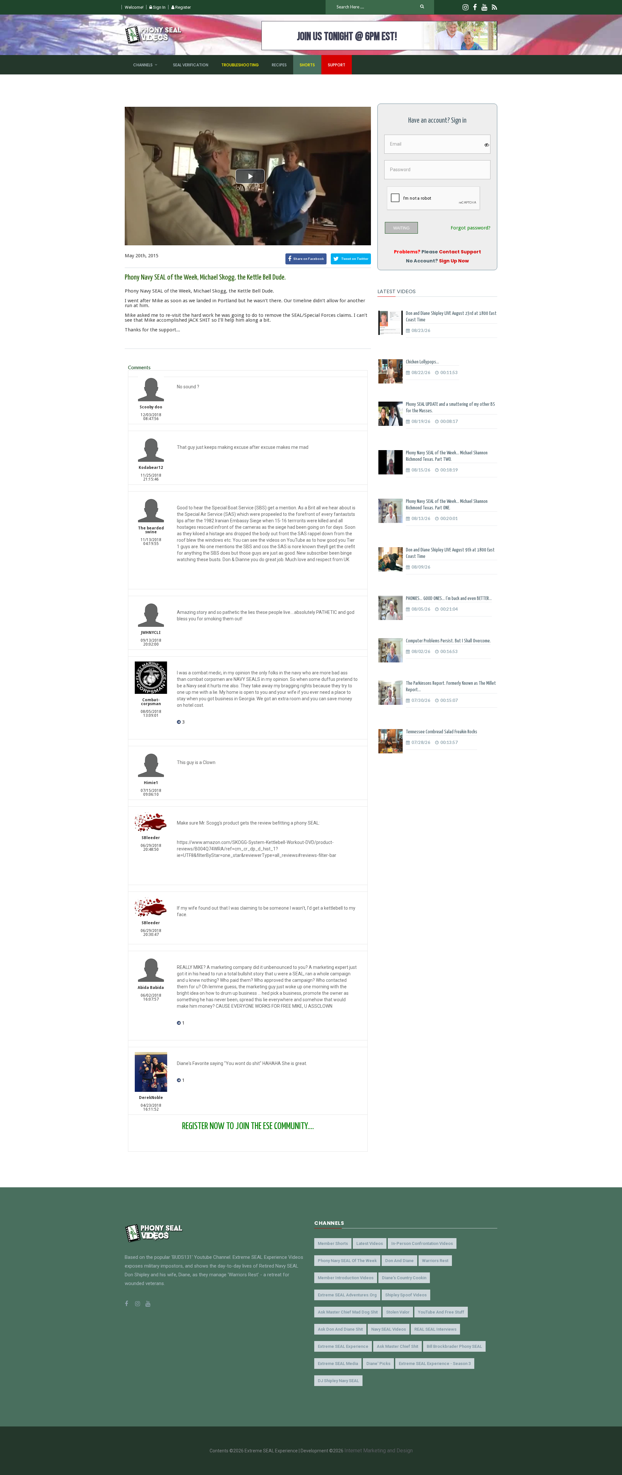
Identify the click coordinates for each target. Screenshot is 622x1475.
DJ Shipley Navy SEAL (338, 1380)
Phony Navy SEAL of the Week (347, 1260)
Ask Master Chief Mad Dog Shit (348, 1312)
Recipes (279, 65)
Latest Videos (369, 1243)
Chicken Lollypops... (422, 362)
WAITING (401, 228)
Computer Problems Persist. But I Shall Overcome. (448, 640)
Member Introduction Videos (346, 1277)
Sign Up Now (454, 261)
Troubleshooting (240, 65)
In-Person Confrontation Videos (422, 1243)
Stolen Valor (397, 1312)
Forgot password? (470, 228)
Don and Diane (399, 1260)
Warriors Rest (435, 1260)
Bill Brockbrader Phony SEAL (454, 1346)
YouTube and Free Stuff (441, 1312)
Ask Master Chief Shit (397, 1346)
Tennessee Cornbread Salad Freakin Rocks (441, 731)
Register (182, 7)
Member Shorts (333, 1243)
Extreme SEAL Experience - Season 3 (435, 1363)
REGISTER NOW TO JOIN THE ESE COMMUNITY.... (248, 1126)
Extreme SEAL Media (338, 1363)
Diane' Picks (378, 1363)
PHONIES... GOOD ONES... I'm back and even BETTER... (449, 598)
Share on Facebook (308, 258)
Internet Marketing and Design (378, 1450)
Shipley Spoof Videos (406, 1294)
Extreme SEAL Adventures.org (347, 1294)
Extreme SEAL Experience (343, 1346)
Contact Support (460, 252)
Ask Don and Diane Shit (340, 1329)
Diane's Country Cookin (404, 1277)
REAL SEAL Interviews (435, 1329)
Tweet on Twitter (354, 258)
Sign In (159, 7)
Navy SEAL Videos (388, 1329)
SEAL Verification (190, 65)
